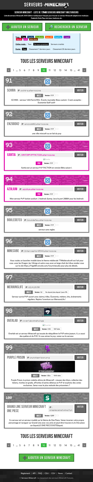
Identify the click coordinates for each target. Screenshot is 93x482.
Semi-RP (49, 37)
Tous (23, 37)
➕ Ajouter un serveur (22, 27)
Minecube (13, 251)
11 (49, 70)
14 (65, 70)
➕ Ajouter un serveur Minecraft (46, 458)
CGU (47, 473)
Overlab (12, 320)
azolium (12, 189)
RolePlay (58, 37)
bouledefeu (14, 220)
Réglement (25, 473)
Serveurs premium (41, 44)
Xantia (11, 155)
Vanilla (30, 37)
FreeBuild (39, 37)
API (34, 473)
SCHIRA (11, 90)
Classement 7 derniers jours (39, 49)
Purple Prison (16, 357)
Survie (19, 39)
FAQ (40, 473)
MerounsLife (15, 287)
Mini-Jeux (33, 39)
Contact (68, 473)
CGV (53, 473)
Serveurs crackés (57, 44)
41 (79, 70)
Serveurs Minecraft (28, 478)
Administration (3, 468)
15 (71, 70)
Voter (80, 90)
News (60, 473)
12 (55, 70)
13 (60, 70)
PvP (25, 39)
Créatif (67, 37)
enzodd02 (13, 124)
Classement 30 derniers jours (64, 49)
